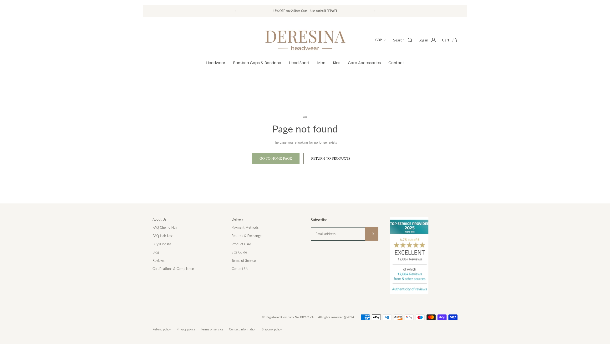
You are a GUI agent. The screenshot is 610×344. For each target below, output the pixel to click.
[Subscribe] (371, 234)
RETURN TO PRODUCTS (330, 158)
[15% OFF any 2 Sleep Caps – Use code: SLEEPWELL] (305, 11)
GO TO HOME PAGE (275, 158)
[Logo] (305, 40)
